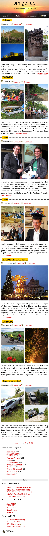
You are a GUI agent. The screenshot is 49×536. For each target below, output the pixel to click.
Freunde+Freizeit (13, 458)
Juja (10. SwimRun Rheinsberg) (18, 490)
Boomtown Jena (13, 453)
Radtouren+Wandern (14, 465)
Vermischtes (11, 473)
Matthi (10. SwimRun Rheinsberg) (19, 487)
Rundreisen (11, 467)
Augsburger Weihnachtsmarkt (15, 259)
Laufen (9, 460)
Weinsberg (7, 20)
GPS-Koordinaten (13, 522)
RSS (44, 16)
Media (17, 16)
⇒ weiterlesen (42, 73)
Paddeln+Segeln (13, 462)
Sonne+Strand (12, 471)
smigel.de (24, 3)
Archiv (6, 16)
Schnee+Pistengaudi (14, 469)
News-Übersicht (12, 510)
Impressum (31, 16)
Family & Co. (11, 456)
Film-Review (11, 506)
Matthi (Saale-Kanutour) (16, 496)
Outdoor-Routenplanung (16, 526)
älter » (33, 443)
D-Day (5, 137)
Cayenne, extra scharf (12, 381)
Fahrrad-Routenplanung (16, 520)
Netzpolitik (10, 508)
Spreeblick (10, 512)
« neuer (16, 443)
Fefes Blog (11, 503)
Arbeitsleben (17, 24)
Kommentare (28, 24)
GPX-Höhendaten (13, 524)
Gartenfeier (7, 78)
